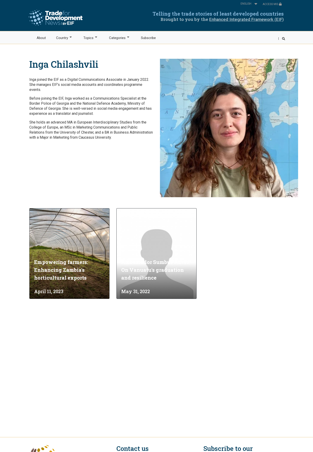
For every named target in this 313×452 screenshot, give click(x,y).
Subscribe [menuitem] (148, 38)
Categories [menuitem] (115, 38)
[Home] (55, 17)
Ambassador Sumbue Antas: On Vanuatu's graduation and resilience (155, 270)
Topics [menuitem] (86, 38)
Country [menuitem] (59, 38)
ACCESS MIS (271, 4)
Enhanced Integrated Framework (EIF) (246, 19)
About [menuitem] (41, 38)
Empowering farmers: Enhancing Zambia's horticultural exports (61, 270)
